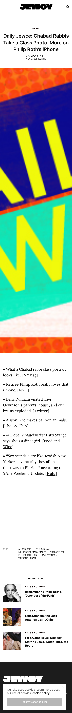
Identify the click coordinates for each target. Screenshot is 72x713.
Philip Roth (24, 555)
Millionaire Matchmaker (32, 552)
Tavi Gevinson (49, 555)
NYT (23, 390)
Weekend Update (27, 558)
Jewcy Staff (36, 56)
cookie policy (41, 693)
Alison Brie (24, 549)
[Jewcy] (36, 7)
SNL (36, 555)
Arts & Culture (35, 586)
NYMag (30, 375)
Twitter (41, 410)
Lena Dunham (42, 549)
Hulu (51, 473)
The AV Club (16, 425)
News (35, 28)
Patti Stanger (57, 552)
